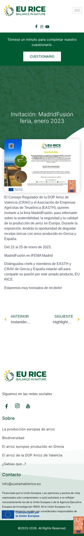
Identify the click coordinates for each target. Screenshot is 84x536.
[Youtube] (47, 26)
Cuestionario (42, 56)
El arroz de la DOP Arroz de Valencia (32, 455)
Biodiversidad (13, 438)
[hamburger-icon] (77, 10)
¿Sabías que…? (14, 464)
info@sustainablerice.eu (21, 484)
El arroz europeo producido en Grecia (33, 446)
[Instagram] (41, 26)
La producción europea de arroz (28, 429)
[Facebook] (36, 26)
